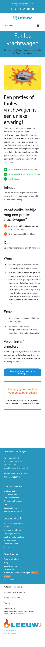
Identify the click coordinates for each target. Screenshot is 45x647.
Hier (10, 264)
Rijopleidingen (16, 50)
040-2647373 (10, 464)
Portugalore (19, 613)
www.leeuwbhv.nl (10, 633)
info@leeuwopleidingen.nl (23, 5)
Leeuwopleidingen (21, 611)
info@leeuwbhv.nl (10, 630)
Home (6, 50)
